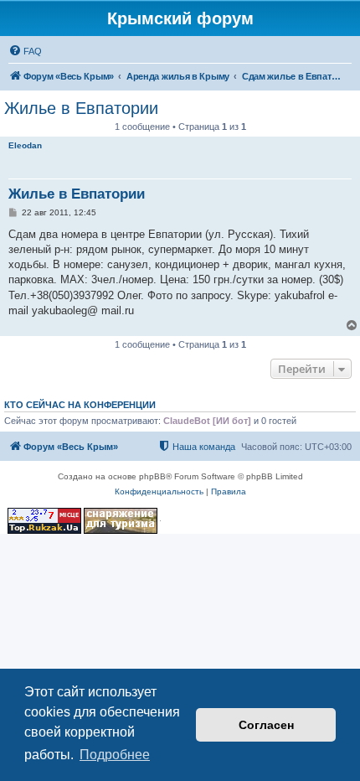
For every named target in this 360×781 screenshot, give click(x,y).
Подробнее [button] (115, 754)
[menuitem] (25, 51)
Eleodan (25, 145)
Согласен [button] (266, 725)
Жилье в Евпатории (81, 108)
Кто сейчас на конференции (80, 405)
